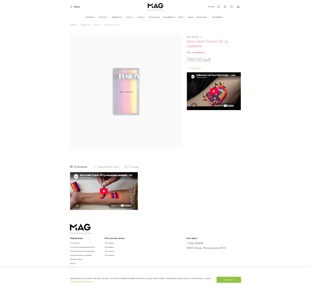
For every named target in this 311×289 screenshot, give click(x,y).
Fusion (96, 24)
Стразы (140, 17)
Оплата (73, 263)
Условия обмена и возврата (81, 255)
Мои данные (109, 255)
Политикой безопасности (81, 281)
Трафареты (116, 17)
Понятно (229, 279)
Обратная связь (76, 259)
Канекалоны (154, 17)
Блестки (102, 17)
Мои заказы (109, 243)
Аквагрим (89, 17)
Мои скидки (109, 251)
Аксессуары (201, 17)
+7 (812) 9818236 (194, 243)
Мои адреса (109, 247)
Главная (73, 24)
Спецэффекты (169, 17)
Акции (190, 17)
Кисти (129, 17)
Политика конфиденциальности (82, 247)
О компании (74, 243)
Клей (180, 17)
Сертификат (217, 17)
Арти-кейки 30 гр (111, 24)
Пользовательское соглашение (82, 251)
